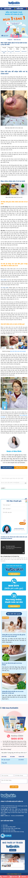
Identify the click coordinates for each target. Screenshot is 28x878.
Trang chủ (9, 39)
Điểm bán (20, 9)
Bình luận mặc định (20, 467)
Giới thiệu (5, 825)
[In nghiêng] (3, 482)
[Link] (15, 482)
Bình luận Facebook (7, 467)
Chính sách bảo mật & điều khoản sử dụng (13, 831)
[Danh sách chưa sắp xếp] (10, 482)
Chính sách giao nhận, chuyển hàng (11, 828)
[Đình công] (7, 482)
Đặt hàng (15, 787)
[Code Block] (13, 482)
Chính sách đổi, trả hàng (9, 830)
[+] (18, 482)
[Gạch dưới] (5, 482)
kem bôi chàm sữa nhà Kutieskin (18, 351)
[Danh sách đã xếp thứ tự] (8, 482)
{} (16, 482)
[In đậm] (2, 482)
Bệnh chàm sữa (17, 39)
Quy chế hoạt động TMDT (9, 826)
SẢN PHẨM (7, 9)
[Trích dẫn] (12, 482)
